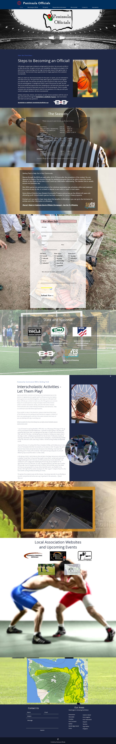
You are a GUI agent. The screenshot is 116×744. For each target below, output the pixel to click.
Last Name (44, 235)
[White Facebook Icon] (58, 739)
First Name (44, 227)
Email (43, 244)
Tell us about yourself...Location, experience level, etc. (53, 271)
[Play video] (58, 509)
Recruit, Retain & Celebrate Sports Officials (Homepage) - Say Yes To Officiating (50, 205)
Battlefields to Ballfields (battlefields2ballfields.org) (33, 102)
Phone (62, 244)
